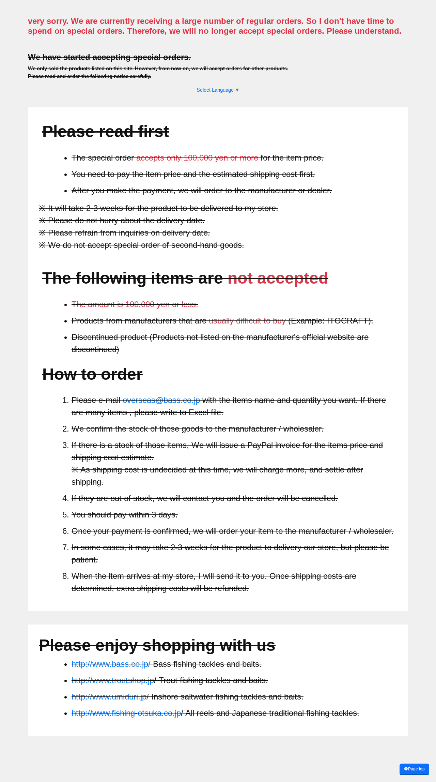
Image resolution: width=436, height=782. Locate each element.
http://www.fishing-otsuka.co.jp (126, 713)
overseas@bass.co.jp (161, 400)
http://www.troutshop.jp (113, 680)
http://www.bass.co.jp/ (112, 663)
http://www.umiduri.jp (109, 696)
